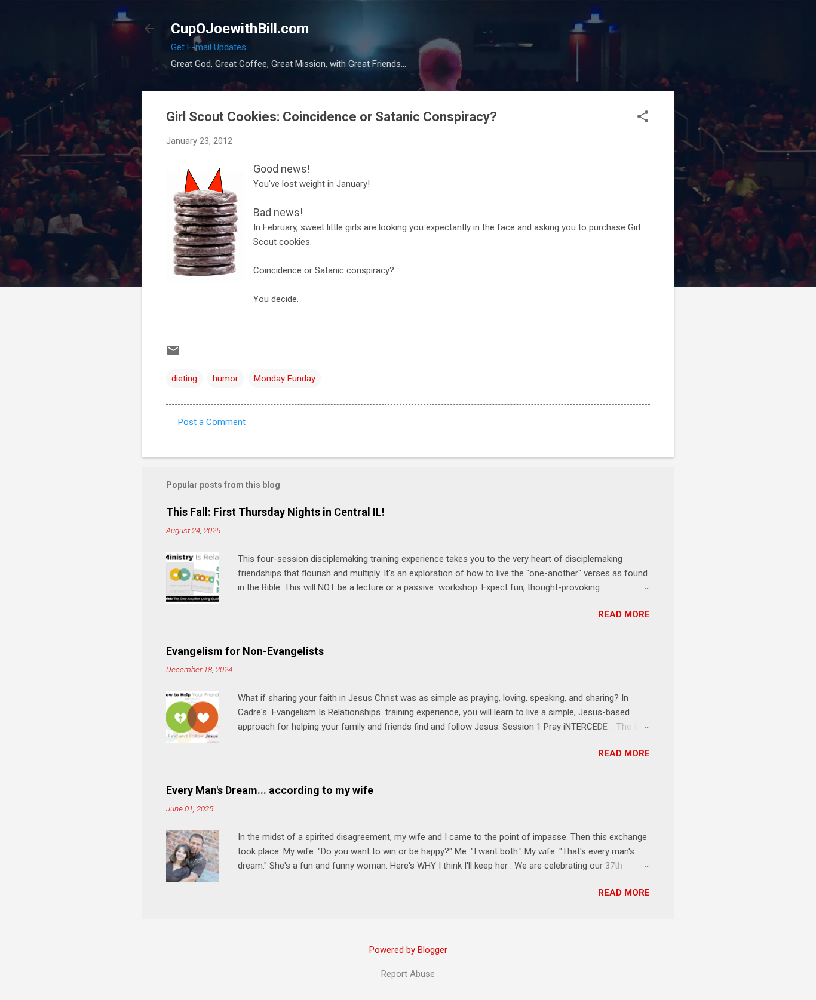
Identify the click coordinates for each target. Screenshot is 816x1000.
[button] (643, 117)
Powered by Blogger (408, 949)
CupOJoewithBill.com (240, 28)
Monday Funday (284, 378)
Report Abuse (408, 973)
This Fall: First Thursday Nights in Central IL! (275, 512)
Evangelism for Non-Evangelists (245, 651)
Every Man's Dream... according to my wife (269, 790)
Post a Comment (212, 422)
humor (225, 378)
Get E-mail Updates (208, 47)
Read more (624, 614)
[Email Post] (173, 354)
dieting (184, 378)
